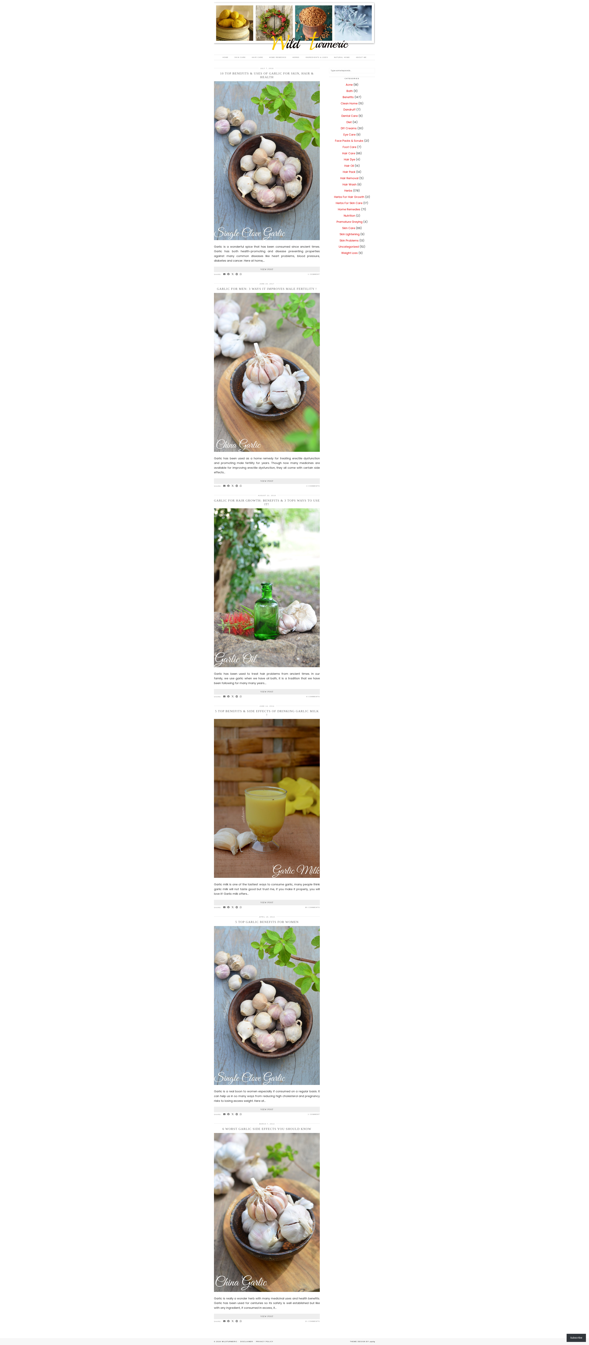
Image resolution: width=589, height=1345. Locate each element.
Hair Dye (349, 159)
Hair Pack (349, 172)
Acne (349, 85)
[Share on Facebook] (229, 274)
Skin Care (240, 57)
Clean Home (349, 103)
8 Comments (313, 696)
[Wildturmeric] (294, 27)
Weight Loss (349, 253)
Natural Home (342, 57)
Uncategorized (349, 247)
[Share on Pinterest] (237, 274)
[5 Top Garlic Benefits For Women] (267, 1084)
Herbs (296, 57)
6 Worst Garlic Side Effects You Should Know (266, 1129)
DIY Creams (349, 128)
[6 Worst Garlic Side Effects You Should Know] (267, 1291)
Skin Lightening (350, 234)
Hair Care (257, 57)
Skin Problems (349, 240)
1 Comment (314, 274)
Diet (349, 122)
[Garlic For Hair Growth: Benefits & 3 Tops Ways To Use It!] (267, 666)
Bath (349, 91)
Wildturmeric (229, 1341)
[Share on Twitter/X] (233, 274)
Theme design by (362, 1341)
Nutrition (349, 216)
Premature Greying (349, 222)
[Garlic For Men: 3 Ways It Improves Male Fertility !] (267, 451)
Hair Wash (349, 184)
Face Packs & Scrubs (349, 141)
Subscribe (576, 1337)
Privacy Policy (264, 1341)
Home (225, 57)
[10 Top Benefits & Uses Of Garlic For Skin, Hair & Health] (267, 239)
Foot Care (349, 147)
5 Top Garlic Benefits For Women (267, 922)
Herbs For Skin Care (349, 203)
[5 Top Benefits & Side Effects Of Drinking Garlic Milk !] (267, 877)
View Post (266, 269)
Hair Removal (349, 178)
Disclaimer (246, 1341)
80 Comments (312, 907)
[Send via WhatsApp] (241, 274)
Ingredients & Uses (317, 57)
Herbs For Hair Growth (349, 197)
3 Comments (313, 486)
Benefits (348, 97)
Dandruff (349, 109)
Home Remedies (277, 57)
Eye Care (349, 134)
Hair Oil (349, 166)
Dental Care (349, 116)
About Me (361, 57)
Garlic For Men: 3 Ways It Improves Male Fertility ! (267, 288)
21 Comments (312, 1321)
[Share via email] (224, 274)
